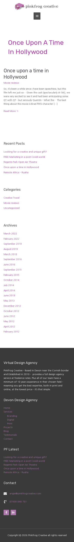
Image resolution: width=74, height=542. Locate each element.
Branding (12, 416)
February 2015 (11, 275)
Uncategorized (12, 208)
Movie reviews (11, 83)
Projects (8, 427)
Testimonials (10, 435)
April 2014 (9, 290)
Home (7, 408)
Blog (6, 431)
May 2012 (9, 321)
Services (8, 412)
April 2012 (9, 326)
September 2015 (13, 270)
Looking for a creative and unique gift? (25, 152)
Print (9, 423)
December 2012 (12, 306)
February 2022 (11, 239)
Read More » (11, 110)
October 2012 (11, 311)
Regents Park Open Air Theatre (20, 162)
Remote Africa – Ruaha (16, 172)
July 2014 (9, 285)
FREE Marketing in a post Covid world (24, 157)
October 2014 (11, 280)
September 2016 (13, 259)
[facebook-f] (7, 512)
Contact (8, 439)
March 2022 (10, 233)
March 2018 (10, 254)
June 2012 (9, 316)
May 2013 (9, 301)
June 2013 (9, 295)
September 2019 (13, 244)
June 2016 (9, 264)
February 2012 (11, 331)
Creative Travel (11, 198)
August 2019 (11, 249)
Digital (10, 420)
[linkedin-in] (14, 512)
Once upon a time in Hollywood (21, 167)
